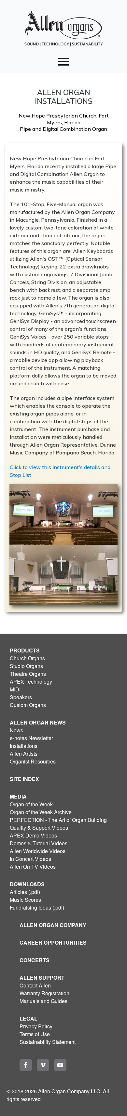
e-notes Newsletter (31, 738)
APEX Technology (31, 681)
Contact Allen (35, 985)
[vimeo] (43, 1065)
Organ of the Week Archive (41, 812)
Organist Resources (33, 761)
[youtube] (60, 1065)
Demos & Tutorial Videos (38, 843)
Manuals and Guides (43, 1001)
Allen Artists (23, 753)
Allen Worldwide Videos (37, 851)
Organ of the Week (31, 804)
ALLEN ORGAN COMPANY (53, 925)
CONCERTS (34, 960)
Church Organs (27, 658)
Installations (23, 746)
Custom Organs (28, 705)
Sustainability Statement (48, 1042)
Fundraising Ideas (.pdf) (37, 907)
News (16, 730)
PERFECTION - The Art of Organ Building (58, 820)
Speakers (21, 697)
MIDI (15, 689)
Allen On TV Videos (33, 866)
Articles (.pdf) (25, 892)
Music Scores (25, 899)
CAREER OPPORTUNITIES (53, 942)
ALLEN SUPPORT (42, 977)
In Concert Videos (30, 858)
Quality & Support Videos (39, 827)
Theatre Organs (28, 673)
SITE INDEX (24, 779)
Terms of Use (35, 1034)
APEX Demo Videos (33, 835)
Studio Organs (26, 666)
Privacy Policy (36, 1026)
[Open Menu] (63, 61)
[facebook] (26, 1065)
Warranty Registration (44, 993)
